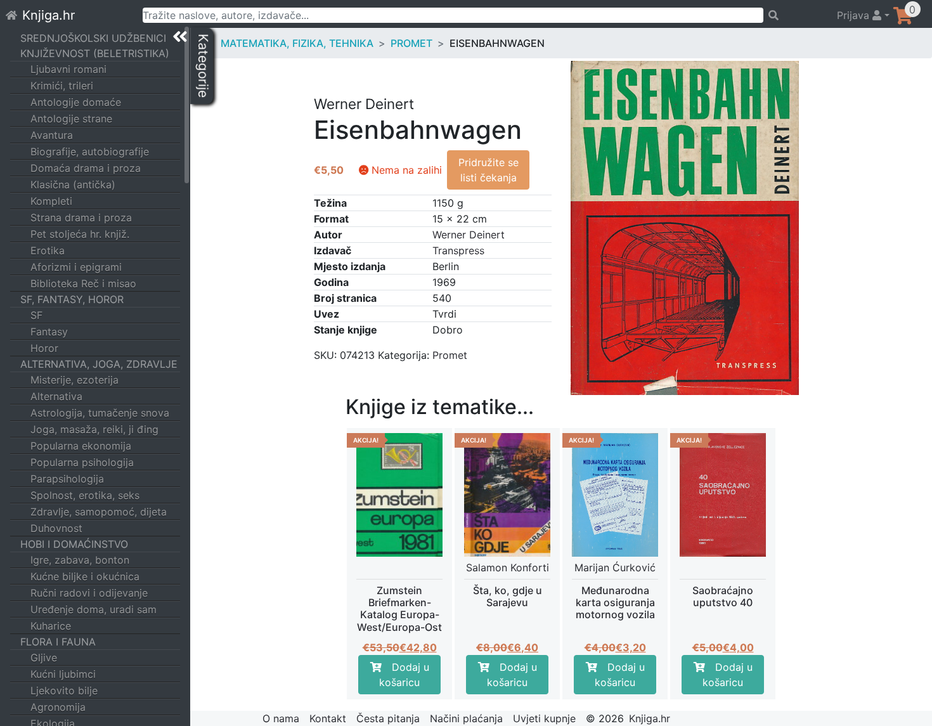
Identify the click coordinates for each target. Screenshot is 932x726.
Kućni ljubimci (63, 674)
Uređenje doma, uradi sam (93, 609)
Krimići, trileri (61, 85)
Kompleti (51, 201)
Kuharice (50, 625)
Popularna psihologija (82, 462)
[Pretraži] (794, 15)
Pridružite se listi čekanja (488, 170)
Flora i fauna (58, 641)
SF (36, 315)
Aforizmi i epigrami (76, 267)
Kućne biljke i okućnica (84, 576)
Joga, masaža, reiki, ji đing (94, 429)
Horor (44, 348)
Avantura (51, 135)
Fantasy (49, 331)
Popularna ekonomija (80, 445)
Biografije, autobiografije (89, 151)
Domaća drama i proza (85, 168)
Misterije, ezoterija (74, 379)
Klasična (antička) (72, 184)
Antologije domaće (75, 102)
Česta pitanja (388, 718)
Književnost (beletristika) (94, 53)
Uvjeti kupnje (544, 718)
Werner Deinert (468, 234)
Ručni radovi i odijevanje (89, 593)
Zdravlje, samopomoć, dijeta (98, 511)
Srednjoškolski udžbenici (93, 38)
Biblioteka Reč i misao (83, 283)
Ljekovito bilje (64, 690)
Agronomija (58, 707)
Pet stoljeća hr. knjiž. (79, 234)
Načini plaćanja (466, 718)
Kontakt (327, 718)
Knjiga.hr (48, 15)
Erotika (47, 250)
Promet (411, 43)
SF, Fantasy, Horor (72, 299)
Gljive (43, 657)
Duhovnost (56, 528)
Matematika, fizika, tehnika (297, 43)
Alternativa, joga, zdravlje (99, 364)
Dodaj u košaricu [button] (404, 675)
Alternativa (56, 396)
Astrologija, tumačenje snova (99, 412)
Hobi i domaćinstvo (74, 544)
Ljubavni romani (68, 69)
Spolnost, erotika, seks (84, 495)
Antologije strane (71, 118)
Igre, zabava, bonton (79, 560)
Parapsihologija (67, 478)
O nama (280, 718)
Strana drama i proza (81, 217)
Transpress (458, 250)
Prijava (854, 15)
